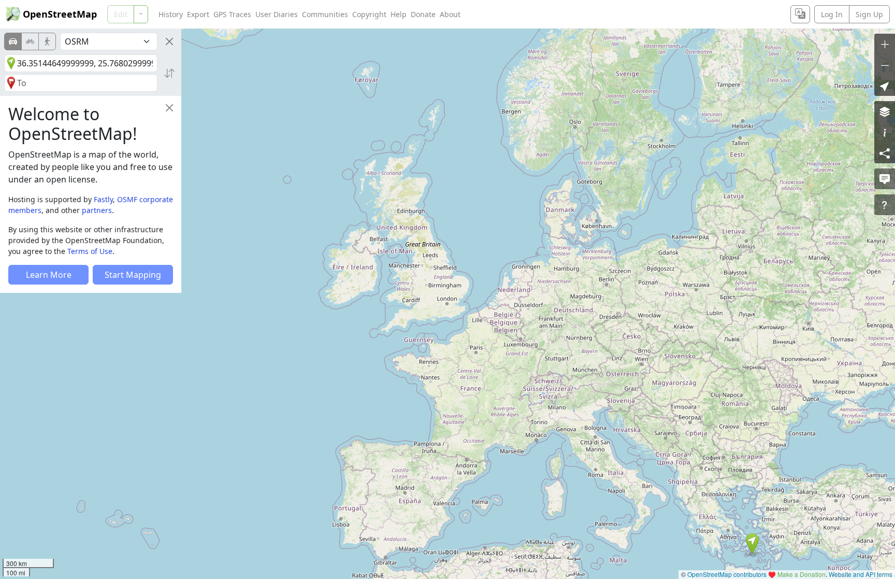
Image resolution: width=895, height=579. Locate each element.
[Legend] (884, 132)
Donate (423, 14)
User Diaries (276, 14)
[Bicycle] (30, 41)
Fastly (103, 199)
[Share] (884, 153)
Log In (832, 14)
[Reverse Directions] (169, 73)
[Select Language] (800, 14)
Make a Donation (801, 574)
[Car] (13, 41)
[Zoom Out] (884, 64)
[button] (752, 543)
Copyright (369, 14)
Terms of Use (89, 251)
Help (399, 14)
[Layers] (884, 111)
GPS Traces (232, 14)
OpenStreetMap (60, 14)
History (170, 14)
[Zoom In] (884, 44)
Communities (325, 14)
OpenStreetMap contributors (727, 574)
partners (97, 210)
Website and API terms (860, 574)
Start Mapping (133, 274)
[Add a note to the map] (884, 178)
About (450, 14)
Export (198, 14)
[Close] (169, 41)
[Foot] (47, 41)
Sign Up (869, 14)
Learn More (48, 274)
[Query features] (884, 204)
